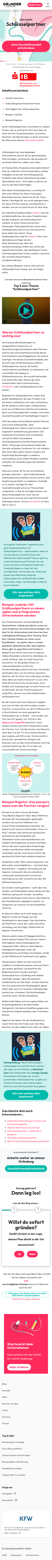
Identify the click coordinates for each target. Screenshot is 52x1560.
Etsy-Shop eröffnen (12, 1448)
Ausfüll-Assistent (14, 98)
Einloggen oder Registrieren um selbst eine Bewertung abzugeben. (27, 1294)
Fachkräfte (8, 386)
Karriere (6, 1416)
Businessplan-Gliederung (15, 1461)
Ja (19, 1254)
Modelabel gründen (12, 1468)
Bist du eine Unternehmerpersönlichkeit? (28, 1141)
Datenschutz (32, 1555)
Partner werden (10, 1403)
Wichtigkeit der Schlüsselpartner (22, 109)
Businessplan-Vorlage (13, 1442)
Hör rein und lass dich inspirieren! (26, 593)
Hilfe (4, 1397)
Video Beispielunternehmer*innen (22, 103)
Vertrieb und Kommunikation (22, 1137)
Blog (4, 1383)
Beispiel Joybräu (13, 114)
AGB (4, 1555)
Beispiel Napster (13, 120)
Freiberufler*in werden (13, 1474)
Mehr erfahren (19, 1367)
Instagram (7, 1493)
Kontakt (6, 1390)
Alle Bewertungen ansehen (26, 1299)
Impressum (16, 1555)
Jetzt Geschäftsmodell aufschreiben (26, 46)
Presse (5, 1423)
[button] (48, 5)
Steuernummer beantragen (16, 1455)
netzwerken (35, 501)
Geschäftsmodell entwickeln (26, 1168)
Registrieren (35, 5)
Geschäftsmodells (34, 140)
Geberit (36, 212)
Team (5, 1410)
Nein (32, 1254)
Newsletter (8, 1500)
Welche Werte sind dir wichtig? (23, 1127)
